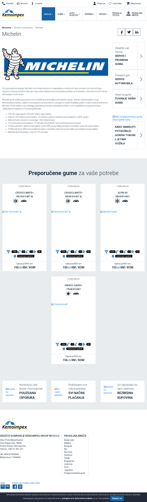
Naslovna (6, 27)
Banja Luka (69, 440)
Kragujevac (69, 461)
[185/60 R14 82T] (122, 228)
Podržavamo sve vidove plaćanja (77, 391)
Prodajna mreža (137, 14)
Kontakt (9, 3)
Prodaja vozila (117, 14)
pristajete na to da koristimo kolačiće (77, 498)
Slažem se (117, 498)
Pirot (66, 467)
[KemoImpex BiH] (13, 13)
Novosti (24, 3)
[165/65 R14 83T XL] (73, 228)
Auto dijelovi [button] (73, 14)
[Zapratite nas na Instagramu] (20, 487)
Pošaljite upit (124, 79)
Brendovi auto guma (23, 27)
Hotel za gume (125, 98)
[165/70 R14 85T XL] (24, 228)
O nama (38, 3)
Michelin (39, 27)
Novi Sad (68, 452)
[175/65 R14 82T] (73, 321)
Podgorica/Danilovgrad (74, 473)
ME (7, 486)
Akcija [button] (47, 14)
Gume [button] (60, 14)
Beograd (68, 446)
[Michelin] (55, 64)
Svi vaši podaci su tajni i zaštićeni (127, 391)
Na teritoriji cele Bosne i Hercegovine (31, 391)
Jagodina (68, 470)
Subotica (68, 455)
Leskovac (68, 464)
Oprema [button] (89, 14)
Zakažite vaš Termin (122, 56)
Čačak (67, 458)
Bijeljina (67, 443)
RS (2, 486)
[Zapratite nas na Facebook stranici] (15, 487)
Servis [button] (102, 14)
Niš (65, 449)
